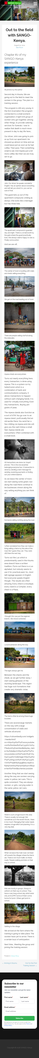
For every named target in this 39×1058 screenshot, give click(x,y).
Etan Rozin (19, 47)
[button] (36, 3)
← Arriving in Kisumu (9, 963)
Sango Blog (15, 956)
